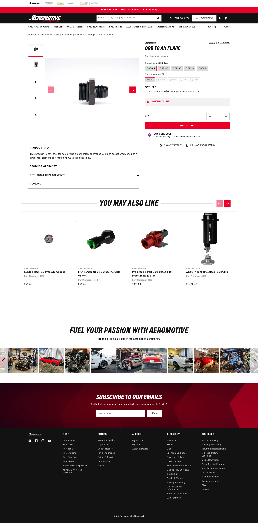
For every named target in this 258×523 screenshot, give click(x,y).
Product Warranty (176, 478)
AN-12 (195, 80)
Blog (169, 449)
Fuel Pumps (69, 440)
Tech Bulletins (208, 473)
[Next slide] (227, 203)
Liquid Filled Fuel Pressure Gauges (44, 272)
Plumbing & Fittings (74, 35)
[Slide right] (132, 89)
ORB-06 (164, 68)
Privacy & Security (176, 483)
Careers (205, 489)
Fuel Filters (68, 462)
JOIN (154, 413)
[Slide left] (51, 89)
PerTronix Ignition (106, 440)
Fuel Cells (68, 445)
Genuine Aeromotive (212, 481)
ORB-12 (202, 68)
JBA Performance (106, 453)
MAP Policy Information (179, 466)
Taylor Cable (104, 445)
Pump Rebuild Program (213, 464)
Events (170, 445)
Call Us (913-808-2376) (178, 470)
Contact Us (172, 474)
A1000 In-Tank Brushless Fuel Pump (207, 272)
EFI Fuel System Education (210, 454)
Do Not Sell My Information (174, 488)
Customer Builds (175, 457)
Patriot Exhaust (105, 457)
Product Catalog (210, 440)
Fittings (91, 35)
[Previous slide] (219, 203)
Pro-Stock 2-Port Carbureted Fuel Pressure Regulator (152, 274)
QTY (147, 116)
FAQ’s (204, 485)
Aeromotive (124, 516)
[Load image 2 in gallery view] (35, 65)
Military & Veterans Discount (72, 471)
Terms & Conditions (177, 494)
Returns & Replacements (214, 449)
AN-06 (161, 80)
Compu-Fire (104, 462)
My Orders (137, 445)
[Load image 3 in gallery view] (35, 82)
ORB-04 (151, 68)
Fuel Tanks (68, 449)
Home (31, 35)
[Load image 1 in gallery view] (35, 49)
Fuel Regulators (71, 457)
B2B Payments (174, 498)
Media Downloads (210, 460)
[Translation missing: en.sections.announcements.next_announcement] (185, 10)
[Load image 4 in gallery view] (35, 98)
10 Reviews (225, 43)
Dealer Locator (174, 462)
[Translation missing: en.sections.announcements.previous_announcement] (73, 10)
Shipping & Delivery (211, 445)
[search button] (158, 18)
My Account (138, 440)
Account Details (140, 449)
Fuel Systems (69, 453)
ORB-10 (190, 68)
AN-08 (173, 80)
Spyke (101, 466)
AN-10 (184, 80)
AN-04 (150, 80)
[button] (226, 18)
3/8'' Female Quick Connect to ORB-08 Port (99, 274)
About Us (171, 440)
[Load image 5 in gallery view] (35, 115)
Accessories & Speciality (75, 466)
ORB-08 (177, 68)
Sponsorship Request (177, 453)
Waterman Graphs (210, 477)
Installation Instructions (213, 468)
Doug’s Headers (105, 449)
